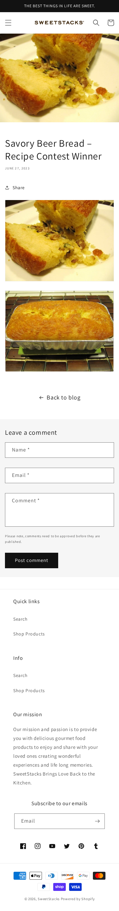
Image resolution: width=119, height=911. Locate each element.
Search (20, 619)
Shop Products (29, 634)
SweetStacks (49, 898)
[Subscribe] (97, 821)
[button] (8, 22)
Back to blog (63, 397)
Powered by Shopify (78, 898)
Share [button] (19, 188)
